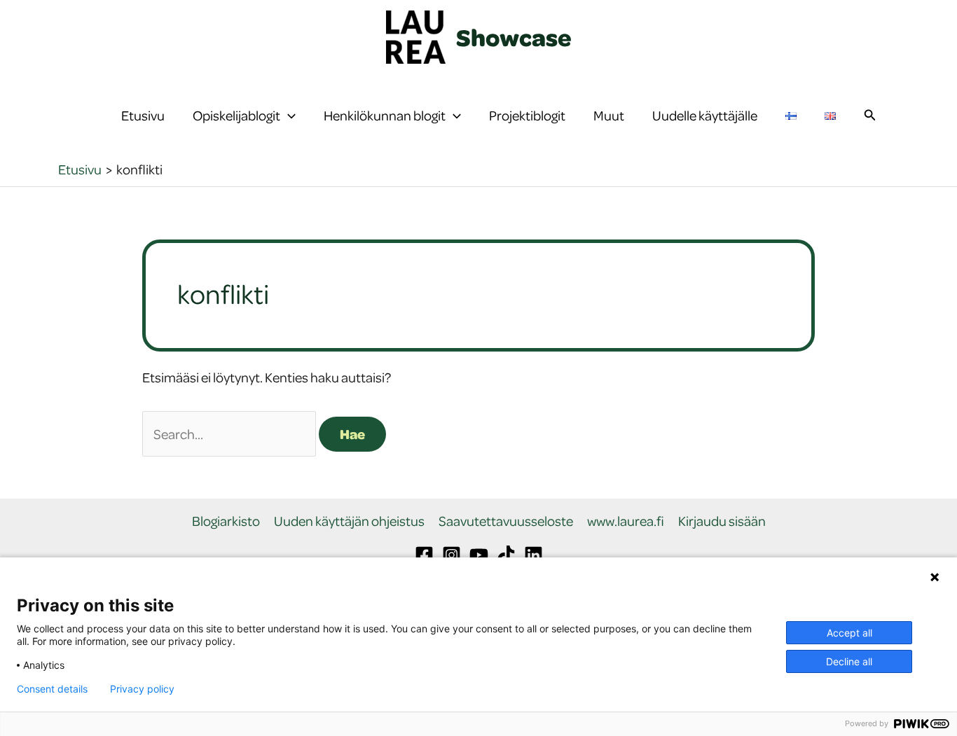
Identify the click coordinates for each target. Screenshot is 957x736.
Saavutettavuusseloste (506, 521)
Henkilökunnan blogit (385, 115)
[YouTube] (478, 555)
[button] (288, 115)
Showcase (514, 37)
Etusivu (143, 115)
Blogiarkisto (226, 521)
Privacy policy (142, 689)
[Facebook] (424, 555)
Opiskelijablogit (236, 115)
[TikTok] (506, 555)
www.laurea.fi (625, 521)
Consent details (52, 689)
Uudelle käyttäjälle (704, 115)
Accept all (849, 633)
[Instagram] (451, 555)
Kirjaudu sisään (722, 521)
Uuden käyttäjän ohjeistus (349, 521)
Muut (608, 115)
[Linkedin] (533, 555)
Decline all (849, 661)
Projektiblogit (527, 115)
